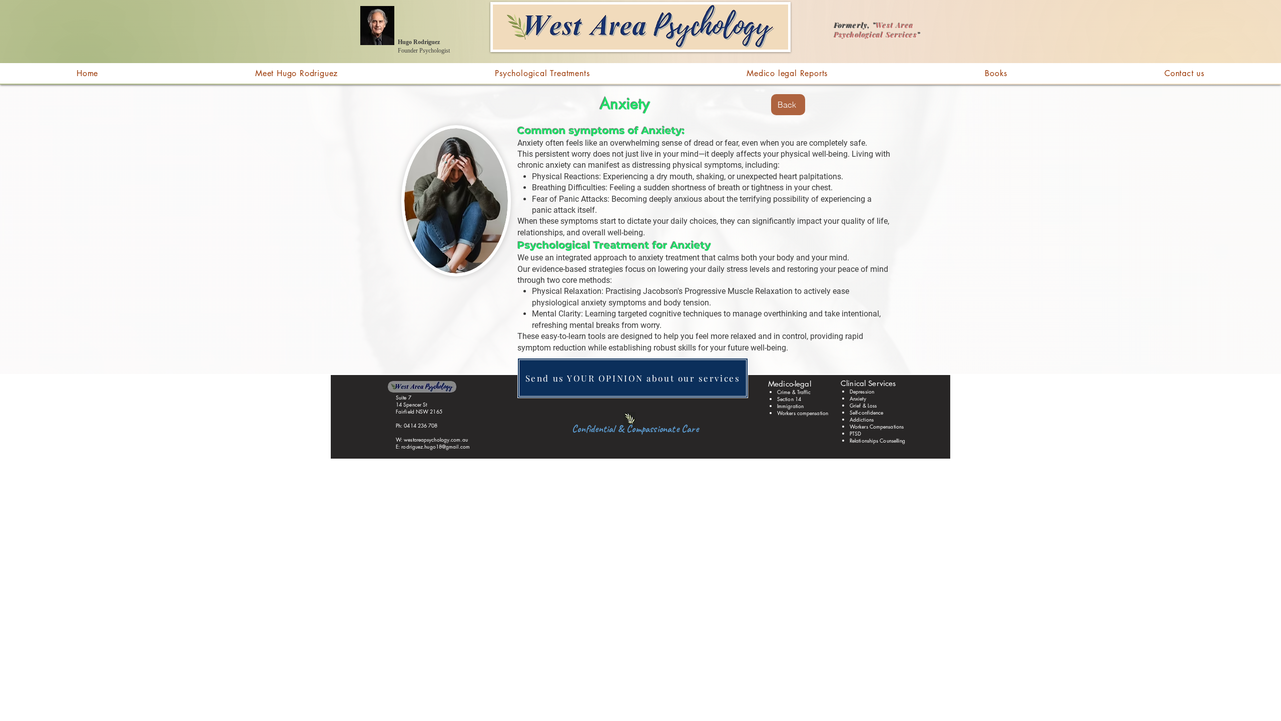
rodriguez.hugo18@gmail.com (435, 446)
